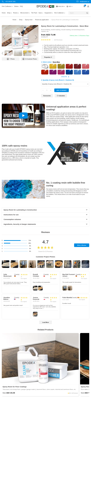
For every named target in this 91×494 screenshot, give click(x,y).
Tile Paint (34, 13)
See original (24, 278)
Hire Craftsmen (6, 6)
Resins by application (42, 19)
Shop (8, 13)
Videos (16, 6)
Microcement (24, 13)
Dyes (40, 13)
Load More (45, 322)
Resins (15, 13)
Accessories (47, 95)
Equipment (48, 13)
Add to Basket (61, 90)
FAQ (21, 6)
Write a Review (81, 245)
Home (4, 13)
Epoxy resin (29, 19)
